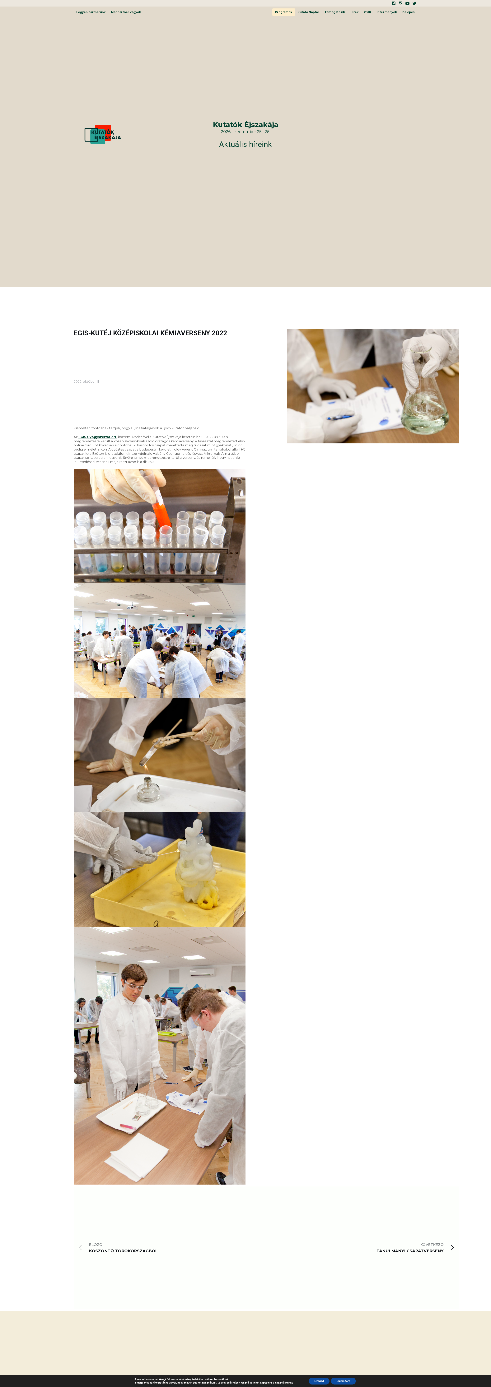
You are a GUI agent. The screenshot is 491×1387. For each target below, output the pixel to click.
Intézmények (387, 12)
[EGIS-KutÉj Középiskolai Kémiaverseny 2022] (373, 757)
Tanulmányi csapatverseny (410, 1250)
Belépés (408, 12)
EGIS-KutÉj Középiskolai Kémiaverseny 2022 (150, 333)
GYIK (367, 12)
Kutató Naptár (308, 12)
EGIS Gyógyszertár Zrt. (97, 437)
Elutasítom (343, 1381)
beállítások (233, 1383)
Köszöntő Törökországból (123, 1250)
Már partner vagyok (126, 12)
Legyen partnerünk (91, 12)
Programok (283, 12)
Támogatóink (335, 12)
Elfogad (319, 1381)
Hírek (354, 12)
